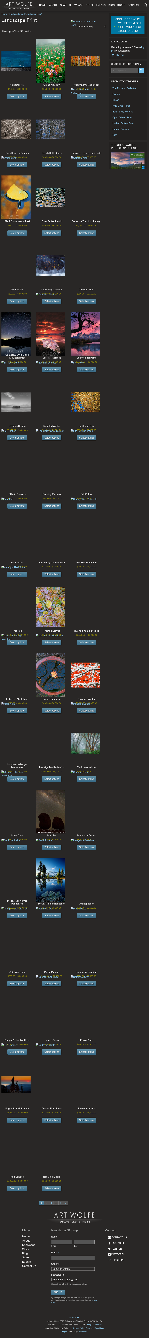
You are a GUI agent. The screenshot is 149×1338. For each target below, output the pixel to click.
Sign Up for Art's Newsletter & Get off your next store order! (127, 25)
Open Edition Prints (122, 117)
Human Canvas (120, 129)
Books (115, 100)
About (53, 5)
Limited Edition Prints (123, 123)
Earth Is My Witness (122, 111)
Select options (17, 96)
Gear (63, 5)
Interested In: (58, 1275)
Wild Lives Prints (121, 106)
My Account (119, 42)
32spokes (83, 1332)
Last (76, 1246)
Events (101, 5)
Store (121, 5)
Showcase (76, 5)
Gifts (114, 135)
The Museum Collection (124, 88)
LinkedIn (118, 1260)
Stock (90, 5)
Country (55, 1264)
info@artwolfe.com (94, 1325)
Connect (133, 5)
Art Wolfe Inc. (74, 1318)
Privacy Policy (78, 1328)
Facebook (117, 1243)
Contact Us (29, 1265)
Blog (111, 5)
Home (42, 5)
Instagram (118, 1255)
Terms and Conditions (95, 1328)
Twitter (116, 1249)
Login (64, 1332)
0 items (120, 55)
